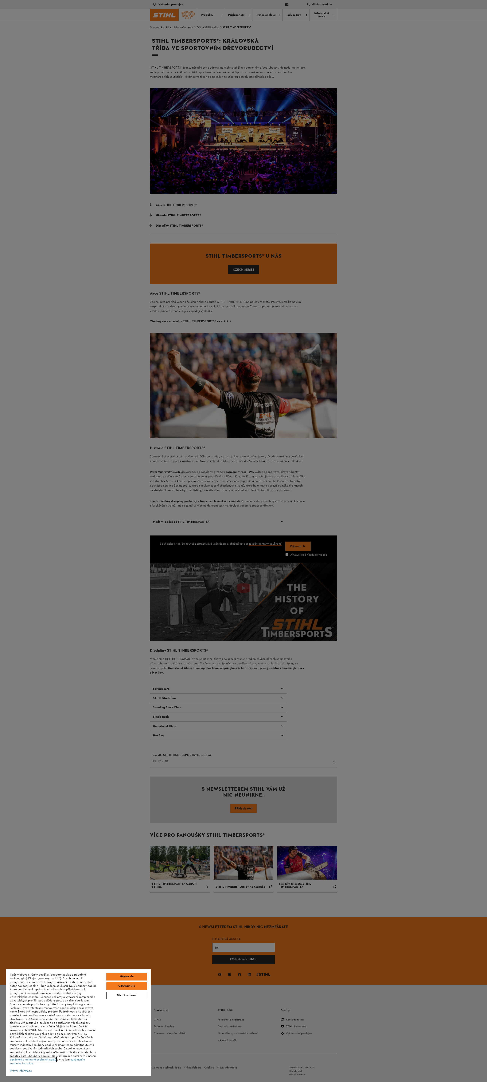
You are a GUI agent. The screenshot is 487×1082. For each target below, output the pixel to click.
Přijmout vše (127, 976)
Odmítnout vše (126, 986)
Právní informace (21, 1071)
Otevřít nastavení (126, 995)
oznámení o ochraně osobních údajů (33, 1060)
